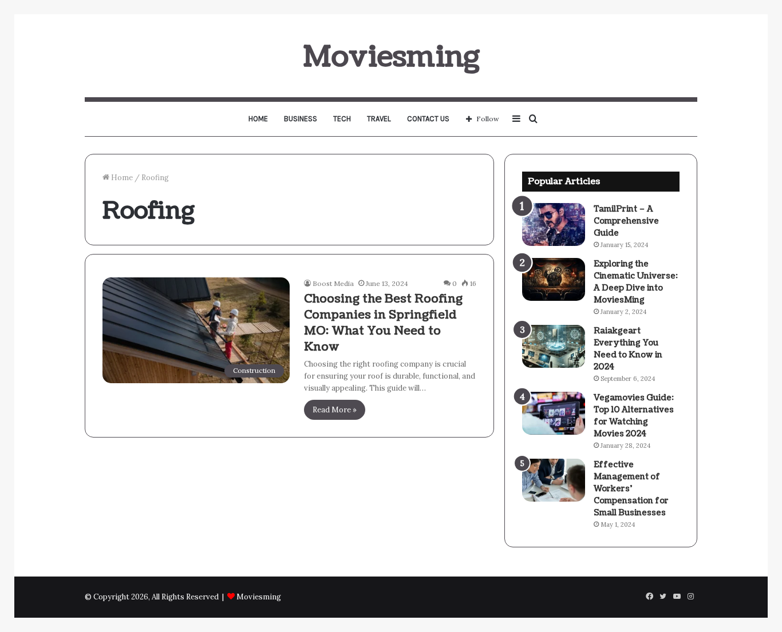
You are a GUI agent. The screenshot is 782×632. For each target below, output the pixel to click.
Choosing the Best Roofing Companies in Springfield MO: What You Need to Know (383, 323)
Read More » (335, 410)
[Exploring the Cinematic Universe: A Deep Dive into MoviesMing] (553, 279)
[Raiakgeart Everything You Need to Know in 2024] (553, 346)
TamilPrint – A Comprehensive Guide (626, 221)
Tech (342, 118)
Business (300, 118)
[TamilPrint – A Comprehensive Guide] (553, 224)
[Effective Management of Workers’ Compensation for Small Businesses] (553, 480)
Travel (379, 118)
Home (258, 118)
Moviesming (258, 597)
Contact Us (428, 118)
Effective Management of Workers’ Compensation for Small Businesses (631, 488)
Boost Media (333, 283)
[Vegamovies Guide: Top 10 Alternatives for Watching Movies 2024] (553, 413)
